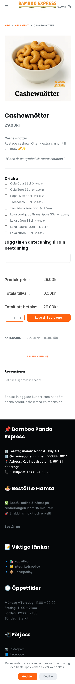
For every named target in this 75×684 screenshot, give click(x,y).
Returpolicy (23, 572)
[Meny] (6, 7)
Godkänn (27, 676)
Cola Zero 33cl (27, 189)
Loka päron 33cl (28, 220)
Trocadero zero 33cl (31, 208)
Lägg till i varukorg (48, 317)
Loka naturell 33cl (29, 227)
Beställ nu (12, 526)
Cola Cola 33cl (27, 183)
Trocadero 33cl (27, 202)
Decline (48, 676)
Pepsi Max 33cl (27, 196)
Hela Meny (32, 337)
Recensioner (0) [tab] (37, 356)
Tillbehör (50, 337)
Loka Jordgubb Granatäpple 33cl (39, 214)
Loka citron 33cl (28, 233)
